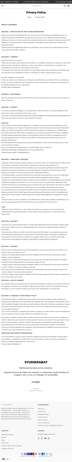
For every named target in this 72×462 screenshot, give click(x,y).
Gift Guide (5, 443)
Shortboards (5, 419)
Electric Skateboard (19, 408)
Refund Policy (43, 420)
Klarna (3, 437)
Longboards (25, 417)
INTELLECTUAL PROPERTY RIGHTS (50, 425)
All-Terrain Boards (17, 419)
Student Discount (7, 448)
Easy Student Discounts (36, 390)
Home (29, 17)
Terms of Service (43, 423)
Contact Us (42, 411)
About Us (41, 409)
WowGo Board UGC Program (11, 446)
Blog (3, 440)
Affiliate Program (7, 434)
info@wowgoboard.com (46, 434)
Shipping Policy (43, 414)
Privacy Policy (43, 417)
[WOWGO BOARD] (36, 5)
